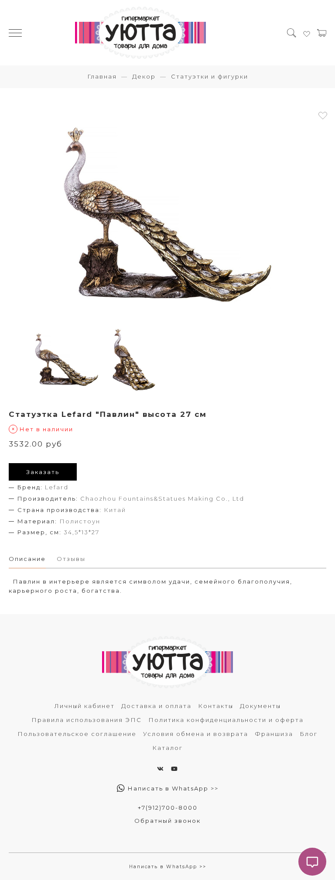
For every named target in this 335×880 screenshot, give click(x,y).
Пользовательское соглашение (77, 733)
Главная (102, 76)
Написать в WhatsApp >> (172, 788)
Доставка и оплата (156, 705)
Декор (144, 76)
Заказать (42, 471)
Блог (309, 733)
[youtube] (174, 768)
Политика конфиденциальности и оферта (226, 719)
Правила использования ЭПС (86, 719)
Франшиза (274, 733)
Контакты (215, 705)
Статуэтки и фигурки (209, 76)
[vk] (160, 768)
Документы (260, 705)
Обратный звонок (167, 820)
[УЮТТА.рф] (140, 33)
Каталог (167, 747)
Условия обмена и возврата (195, 733)
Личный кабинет (85, 705)
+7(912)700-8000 (168, 807)
